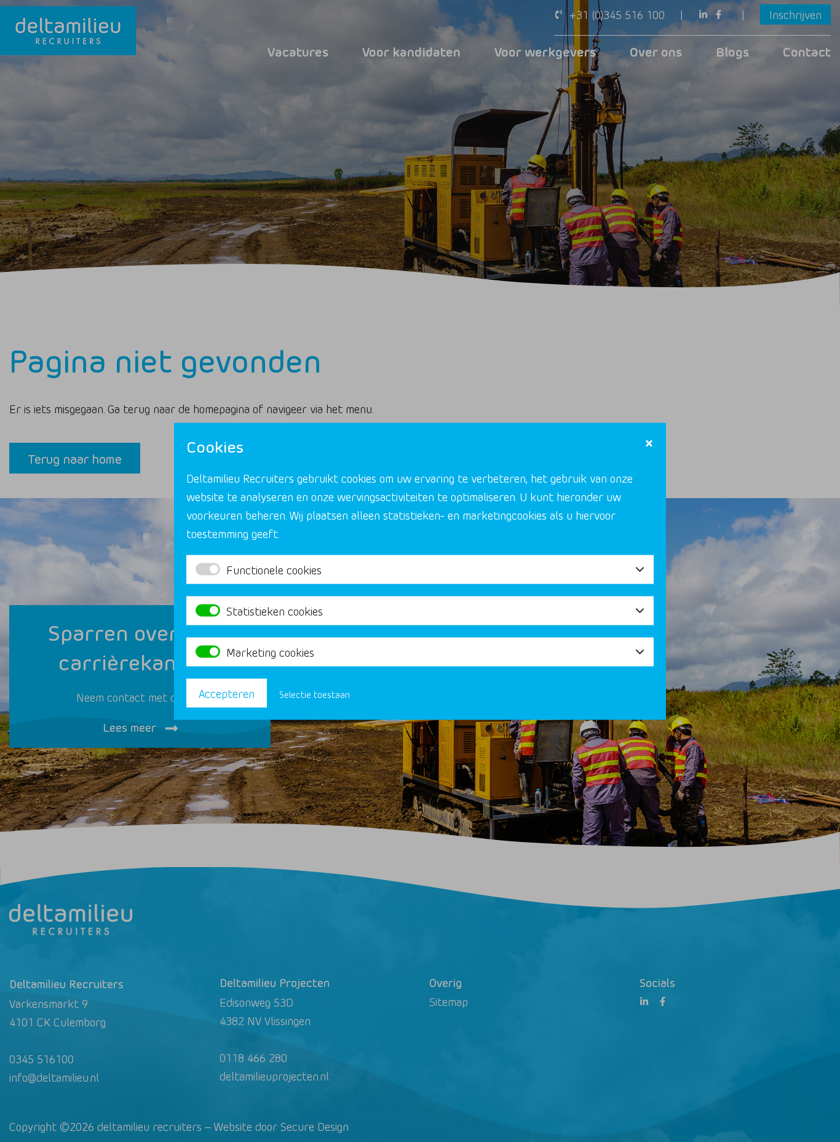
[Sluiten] (649, 443)
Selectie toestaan (314, 694)
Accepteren (227, 693)
